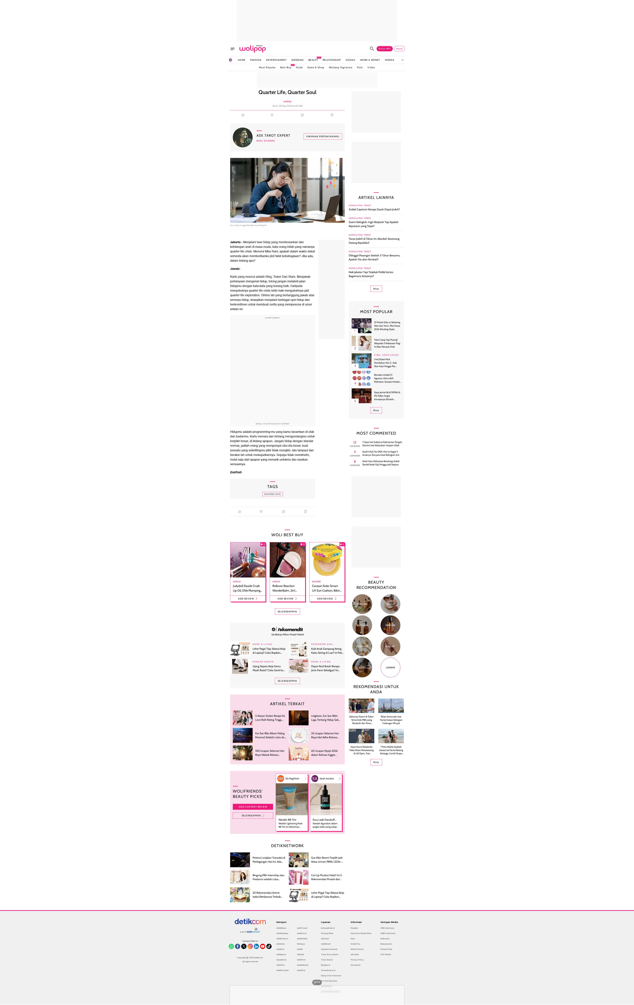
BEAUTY (313, 59)
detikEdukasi (282, 933)
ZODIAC (350, 59)
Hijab (299, 67)
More (376, 288)
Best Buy (285, 66)
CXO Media (385, 954)
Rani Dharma (266, 140)
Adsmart (325, 938)
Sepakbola (281, 960)
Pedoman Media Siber (361, 933)
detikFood (301, 933)
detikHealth (302, 938)
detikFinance (282, 938)
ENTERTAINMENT (276, 59)
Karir (353, 938)
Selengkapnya (251, 815)
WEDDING (297, 59)
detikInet (280, 944)
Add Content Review (253, 806)
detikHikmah (302, 965)
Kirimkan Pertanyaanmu (322, 136)
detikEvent (326, 944)
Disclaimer (356, 965)
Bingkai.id (325, 965)
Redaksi (354, 928)
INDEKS (389, 59)
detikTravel (302, 928)
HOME (242, 59)
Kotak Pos (355, 944)
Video (371, 67)
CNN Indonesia (387, 928)
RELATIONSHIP (332, 59)
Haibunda (384, 938)
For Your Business (329, 981)
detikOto (280, 965)
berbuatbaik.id (328, 928)
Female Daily (386, 949)
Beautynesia (386, 944)
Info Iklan (355, 954)
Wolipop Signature (340, 67)
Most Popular (267, 67)
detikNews (281, 928)
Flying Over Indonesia (331, 975)
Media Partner (357, 949)
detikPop (301, 970)
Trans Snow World (329, 954)
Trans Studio (327, 960)
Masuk (399, 48)
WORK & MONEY (370, 59)
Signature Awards (329, 949)
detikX (300, 949)
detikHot (280, 949)
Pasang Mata (327, 933)
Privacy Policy (357, 960)
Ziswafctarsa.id (328, 970)
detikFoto (301, 960)
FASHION (255, 59)
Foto (360, 67)
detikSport (281, 954)
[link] (287, 629)
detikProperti (282, 970)
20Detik (300, 954)
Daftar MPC (385, 48)
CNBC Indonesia (387, 933)
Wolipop (301, 944)
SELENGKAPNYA (287, 611)
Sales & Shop (315, 67)
